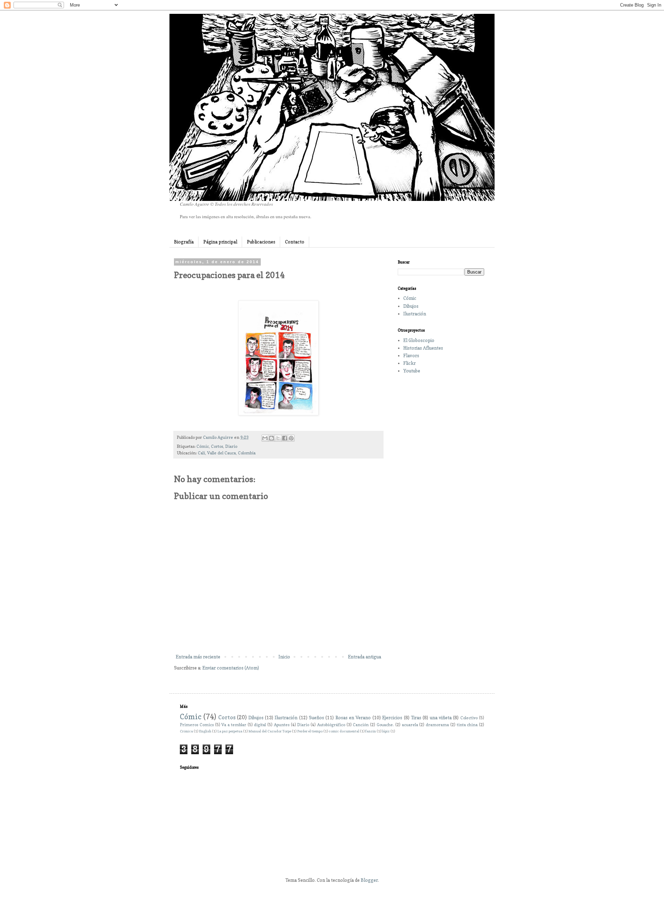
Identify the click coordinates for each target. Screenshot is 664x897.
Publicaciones (261, 241)
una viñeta (441, 717)
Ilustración (414, 313)
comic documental (344, 731)
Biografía (184, 241)
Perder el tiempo (310, 731)
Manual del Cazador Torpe (269, 731)
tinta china (467, 724)
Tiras (416, 717)
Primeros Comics (197, 724)
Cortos (217, 446)
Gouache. (385, 724)
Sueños (316, 717)
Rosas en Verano (353, 717)
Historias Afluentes (423, 348)
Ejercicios (392, 717)
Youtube (411, 370)
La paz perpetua (229, 731)
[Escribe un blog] (271, 438)
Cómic (202, 446)
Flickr (409, 363)
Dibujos (410, 306)
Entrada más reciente (198, 656)
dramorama (437, 724)
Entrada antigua (364, 656)
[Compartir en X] (278, 438)
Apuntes (281, 724)
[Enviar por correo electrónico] (264, 438)
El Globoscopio (418, 340)
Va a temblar (233, 724)
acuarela (410, 724)
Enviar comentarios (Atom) (230, 668)
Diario (231, 446)
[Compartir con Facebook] (284, 438)
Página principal (220, 241)
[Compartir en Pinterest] (291, 438)
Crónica (186, 731)
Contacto (294, 241)
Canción (361, 724)
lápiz (386, 731)
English (205, 731)
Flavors (411, 355)
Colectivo (469, 717)
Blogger (369, 880)
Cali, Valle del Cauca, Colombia (227, 453)
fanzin (370, 731)
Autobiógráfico (331, 724)
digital (260, 724)
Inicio (284, 656)
